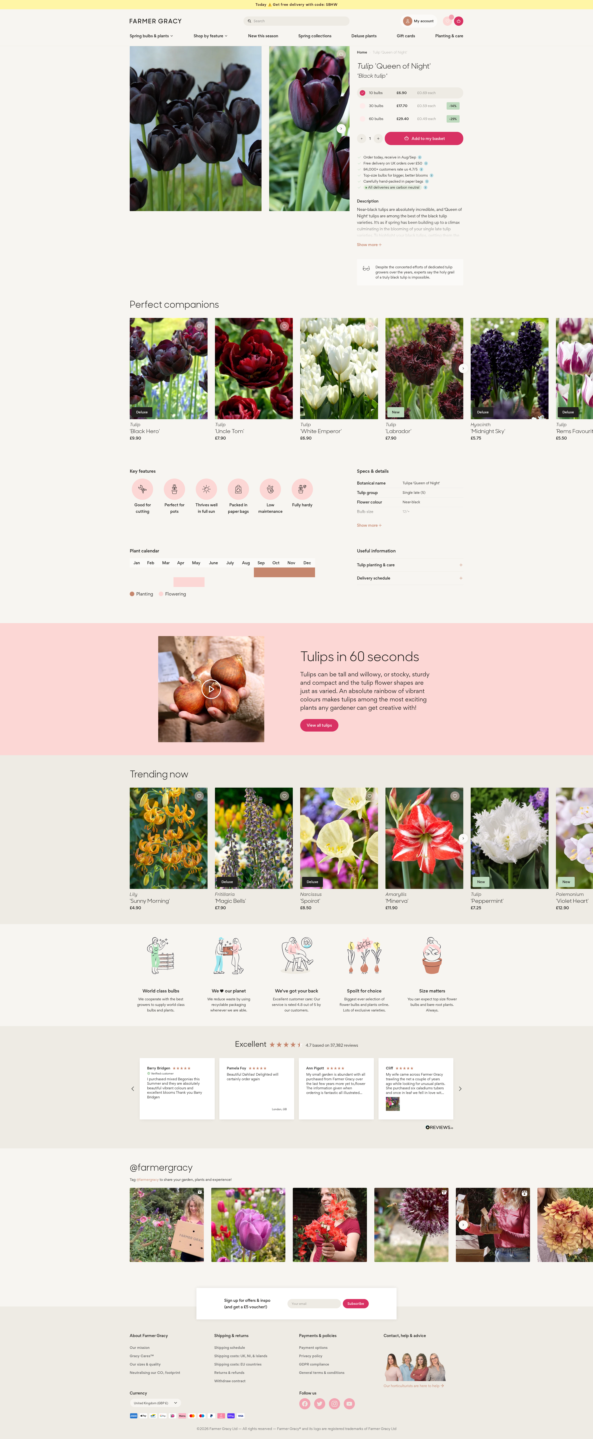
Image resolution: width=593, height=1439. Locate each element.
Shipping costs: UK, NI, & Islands (240, 1356)
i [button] (421, 169)
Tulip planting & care (376, 564)
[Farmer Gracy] (156, 21)
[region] (296, 1088)
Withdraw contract (230, 1381)
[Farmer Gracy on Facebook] (304, 1403)
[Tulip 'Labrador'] (424, 368)
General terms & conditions (321, 1372)
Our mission (140, 1347)
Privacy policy (310, 1356)
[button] (133, 1088)
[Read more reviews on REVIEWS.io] (439, 1128)
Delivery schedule (373, 578)
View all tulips (319, 725)
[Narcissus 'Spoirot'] (339, 838)
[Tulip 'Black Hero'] (169, 368)
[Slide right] (341, 128)
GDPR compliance (314, 1364)
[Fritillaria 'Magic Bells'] (254, 838)
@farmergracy (147, 1179)
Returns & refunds (229, 1372)
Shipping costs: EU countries (238, 1364)
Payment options (313, 1347)
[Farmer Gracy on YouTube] (349, 1403)
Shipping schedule (229, 1347)
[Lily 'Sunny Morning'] (169, 838)
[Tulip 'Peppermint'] (510, 838)
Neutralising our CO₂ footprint (155, 1372)
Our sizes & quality (145, 1364)
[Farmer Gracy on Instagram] (334, 1403)
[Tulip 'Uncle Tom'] (254, 368)
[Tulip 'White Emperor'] (339, 368)
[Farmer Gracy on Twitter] (319, 1403)
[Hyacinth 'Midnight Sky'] (510, 368)
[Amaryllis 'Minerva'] (424, 838)
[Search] (250, 21)
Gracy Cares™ (142, 1356)
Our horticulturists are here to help (411, 1386)
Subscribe (355, 1303)
